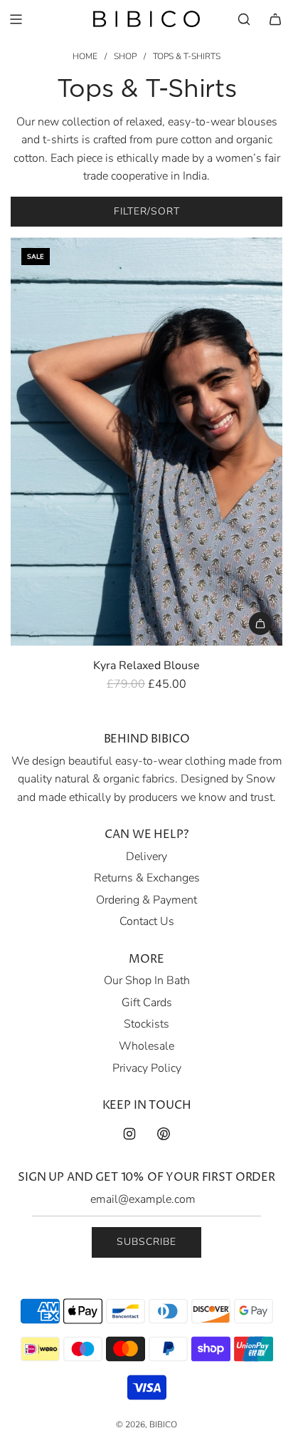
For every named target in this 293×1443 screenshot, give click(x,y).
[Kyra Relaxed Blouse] (146, 441)
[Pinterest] (163, 1133)
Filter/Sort (147, 211)
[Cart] (275, 19)
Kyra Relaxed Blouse (146, 665)
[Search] (244, 19)
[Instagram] (129, 1133)
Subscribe (146, 1241)
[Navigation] (15, 19)
